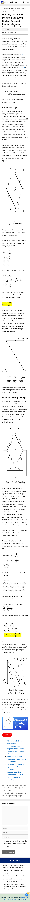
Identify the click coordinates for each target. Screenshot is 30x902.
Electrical (8, 8)
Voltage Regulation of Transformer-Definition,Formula (14, 743)
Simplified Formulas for (15, 749)
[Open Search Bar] (24, 2)
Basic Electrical (17, 8)
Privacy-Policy (14, 899)
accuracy (22, 68)
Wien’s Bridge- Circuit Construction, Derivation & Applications (16, 759)
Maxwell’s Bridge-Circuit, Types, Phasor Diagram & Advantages (16, 766)
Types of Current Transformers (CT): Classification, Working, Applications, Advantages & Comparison (14, 886)
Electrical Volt (10, 2)
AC (22, 55)
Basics (12, 8)
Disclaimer (23, 899)
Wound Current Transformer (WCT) (13, 876)
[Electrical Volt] (2, 2)
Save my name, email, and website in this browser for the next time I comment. (15, 843)
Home (3, 8)
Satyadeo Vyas (6, 26)
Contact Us (24, 897)
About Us (6, 899)
